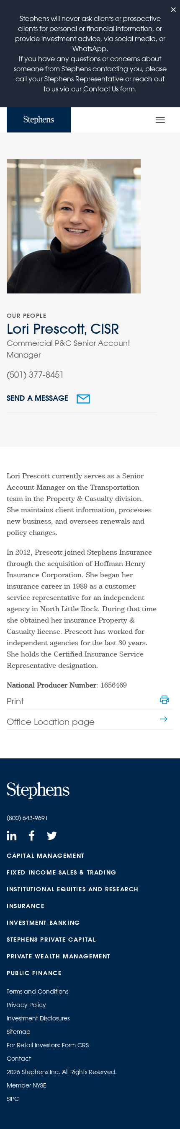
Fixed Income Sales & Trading (62, 872)
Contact (19, 1058)
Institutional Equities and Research (73, 889)
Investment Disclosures (38, 1018)
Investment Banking (43, 923)
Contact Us (100, 89)
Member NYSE (26, 1085)
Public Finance (34, 973)
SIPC (13, 1099)
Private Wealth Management (59, 956)
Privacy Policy (26, 1005)
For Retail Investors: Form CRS (48, 1045)
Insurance (25, 906)
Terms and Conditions (37, 991)
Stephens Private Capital (51, 939)
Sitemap (19, 1032)
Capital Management (46, 855)
